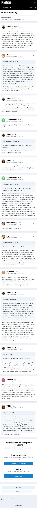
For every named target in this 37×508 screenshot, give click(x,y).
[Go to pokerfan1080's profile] (3, 27)
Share (19, 487)
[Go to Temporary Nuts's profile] (3, 120)
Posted (14, 28)
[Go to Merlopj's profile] (3, 56)
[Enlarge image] (34, 215)
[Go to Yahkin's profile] (3, 161)
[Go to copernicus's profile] (3, 237)
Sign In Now (18, 476)
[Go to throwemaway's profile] (3, 223)
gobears (9, 379)
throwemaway (11, 223)
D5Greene (10, 271)
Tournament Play (20, 19)
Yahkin (8, 160)
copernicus (10, 236)
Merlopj (9, 55)
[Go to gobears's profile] (3, 380)
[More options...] (33, 27)
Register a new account (19, 463)
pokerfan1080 (7, 17)
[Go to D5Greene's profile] (3, 272)
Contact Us (18, 505)
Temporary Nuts (12, 119)
